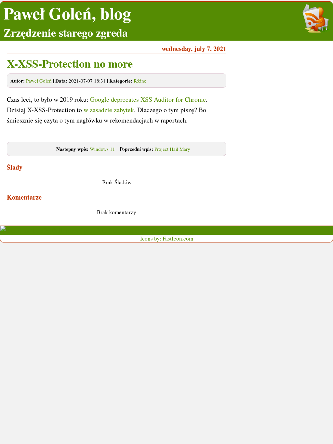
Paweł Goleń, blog (67, 13)
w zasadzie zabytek (109, 109)
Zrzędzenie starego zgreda (66, 32)
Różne (140, 80)
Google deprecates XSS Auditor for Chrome (148, 99)
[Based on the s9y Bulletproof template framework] (68, 230)
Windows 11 (102, 149)
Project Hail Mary (172, 149)
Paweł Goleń (39, 80)
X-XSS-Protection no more (70, 63)
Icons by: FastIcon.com (166, 238)
